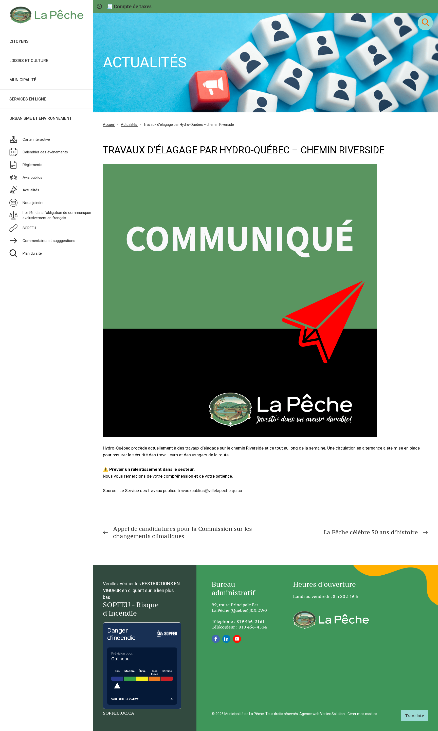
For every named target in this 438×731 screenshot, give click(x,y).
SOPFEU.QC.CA (118, 713)
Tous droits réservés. (282, 714)
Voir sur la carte (124, 699)
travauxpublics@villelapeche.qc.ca (209, 490)
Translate (414, 715)
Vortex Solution (332, 714)
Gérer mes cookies (362, 714)
